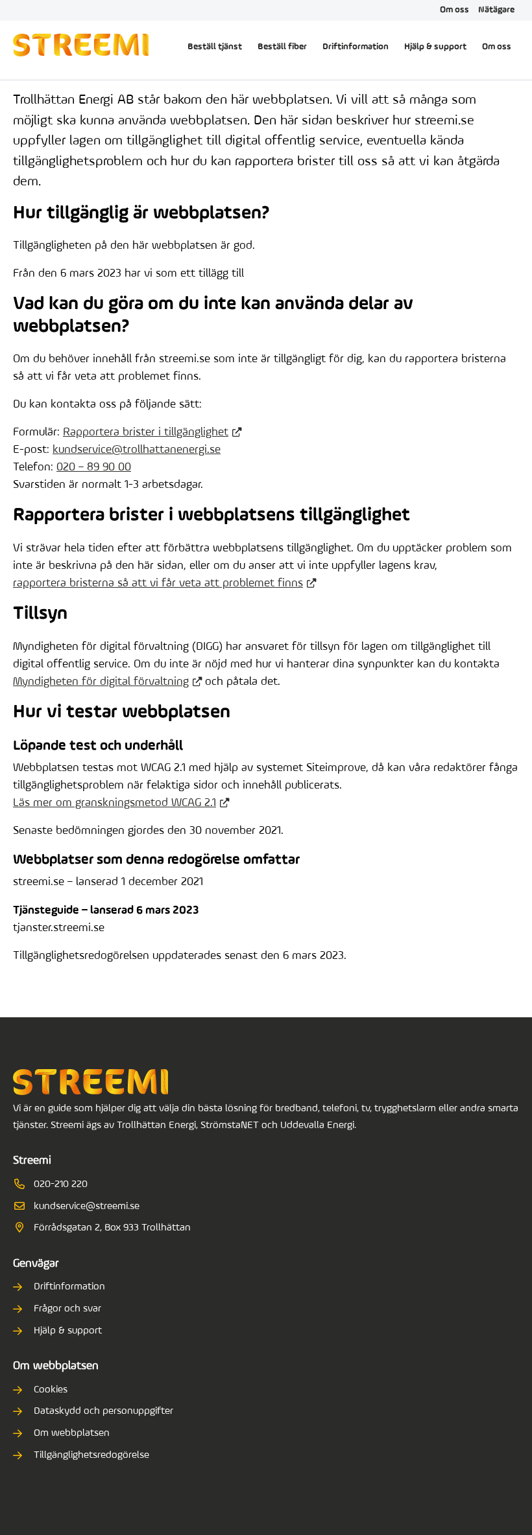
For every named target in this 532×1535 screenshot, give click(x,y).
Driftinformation (355, 47)
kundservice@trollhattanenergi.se (137, 450)
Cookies (50, 1390)
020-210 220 (61, 1184)
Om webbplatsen (72, 1433)
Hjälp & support (435, 47)
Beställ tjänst (214, 47)
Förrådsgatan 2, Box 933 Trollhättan (112, 1228)
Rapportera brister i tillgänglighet (145, 433)
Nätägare (496, 10)
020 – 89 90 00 (93, 468)
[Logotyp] (81, 47)
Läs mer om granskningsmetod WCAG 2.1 (114, 803)
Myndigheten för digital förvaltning (101, 682)
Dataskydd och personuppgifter (103, 1411)
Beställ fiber (282, 47)
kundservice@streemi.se (86, 1206)
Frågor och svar (67, 1309)
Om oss (454, 10)
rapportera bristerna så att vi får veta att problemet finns (158, 584)
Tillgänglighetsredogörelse (91, 1455)
